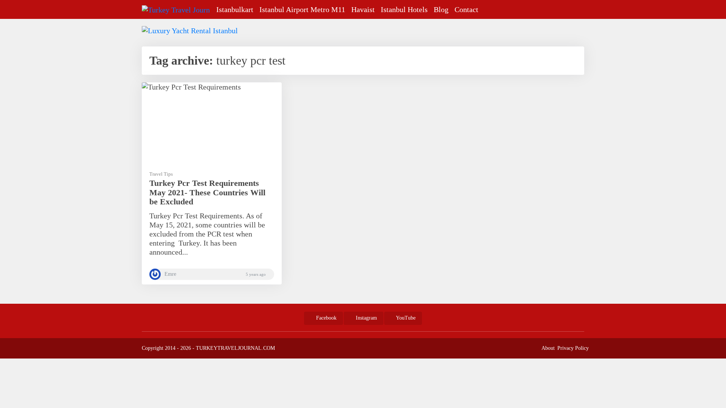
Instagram (365, 318)
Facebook (326, 318)
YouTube (405, 318)
